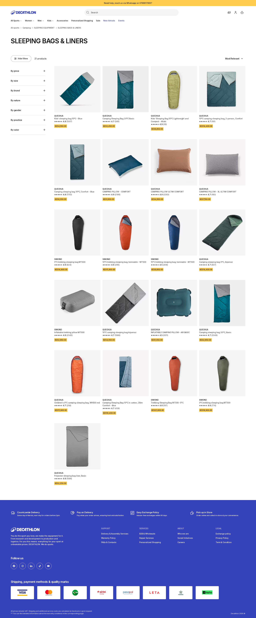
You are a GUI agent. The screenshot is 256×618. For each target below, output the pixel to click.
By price (15, 71)
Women (28, 20)
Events (121, 20)
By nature (15, 100)
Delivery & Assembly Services (114, 534)
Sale (98, 20)
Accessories (62, 20)
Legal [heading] (219, 528)
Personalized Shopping (82, 20)
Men (40, 20)
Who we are (183, 534)
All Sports (15, 20)
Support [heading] (105, 528)
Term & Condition (224, 542)
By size (14, 80)
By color (15, 129)
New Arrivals (109, 20)
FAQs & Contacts (108, 542)
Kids (49, 20)
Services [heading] (143, 528)
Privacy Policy (222, 538)
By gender (16, 110)
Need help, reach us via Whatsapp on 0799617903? (128, 3)
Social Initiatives (185, 538)
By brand (15, 90)
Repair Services (146, 538)
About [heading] (181, 528)
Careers (181, 542)
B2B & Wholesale (147, 534)
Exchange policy (223, 534)
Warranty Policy (108, 538)
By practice (16, 120)
